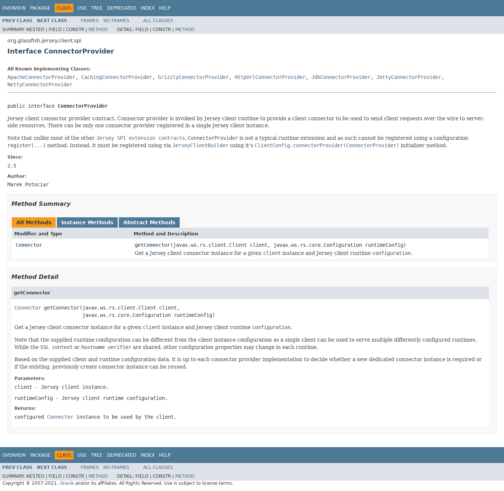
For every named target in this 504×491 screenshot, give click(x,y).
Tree (97, 8)
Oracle (67, 483)
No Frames (116, 20)
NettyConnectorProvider (39, 84)
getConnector (152, 245)
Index (148, 8)
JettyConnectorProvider (408, 77)
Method (98, 29)
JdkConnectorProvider (340, 77)
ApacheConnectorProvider (41, 77)
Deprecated (121, 8)
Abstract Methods (149, 222)
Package (40, 8)
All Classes (158, 20)
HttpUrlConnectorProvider (270, 77)
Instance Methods (87, 222)
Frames (90, 20)
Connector (28, 245)
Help (164, 8)
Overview (14, 8)
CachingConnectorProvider (116, 77)
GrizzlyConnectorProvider (193, 77)
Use (82, 8)
